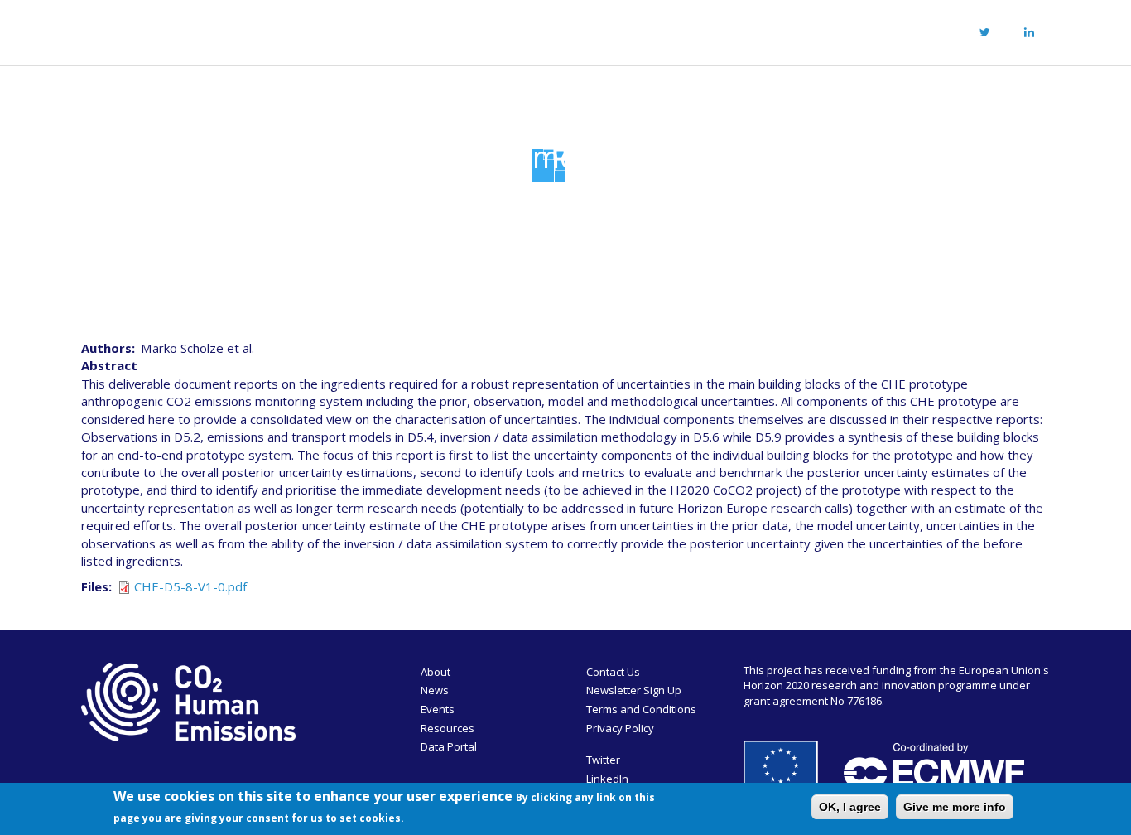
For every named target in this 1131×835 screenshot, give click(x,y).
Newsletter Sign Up (633, 690)
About (366, 30)
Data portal (706, 30)
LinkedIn (607, 778)
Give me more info (954, 806)
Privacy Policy (620, 728)
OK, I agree (850, 806)
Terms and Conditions (641, 709)
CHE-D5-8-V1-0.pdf (190, 586)
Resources (605, 30)
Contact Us (613, 671)
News (448, 30)
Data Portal (449, 746)
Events (519, 30)
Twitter (603, 759)
